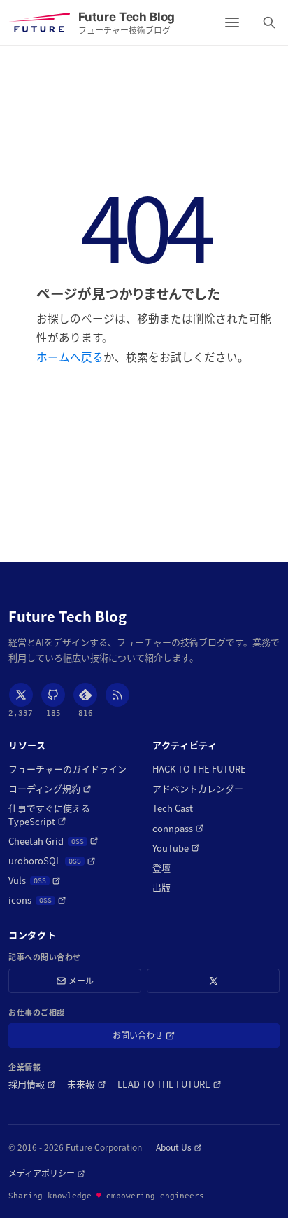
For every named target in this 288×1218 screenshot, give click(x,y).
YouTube (176, 848)
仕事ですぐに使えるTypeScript (63, 814)
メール (81, 980)
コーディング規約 (50, 788)
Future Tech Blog (67, 616)
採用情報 (32, 1084)
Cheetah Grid (53, 841)
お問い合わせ (158, 1037)
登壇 (161, 867)
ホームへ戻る (69, 356)
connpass (178, 828)
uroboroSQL (52, 860)
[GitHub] (53, 695)
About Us (179, 1147)
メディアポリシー (46, 1173)
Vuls (34, 880)
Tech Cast (172, 808)
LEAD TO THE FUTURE (169, 1084)
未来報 (86, 1084)
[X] (21, 695)
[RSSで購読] (117, 695)
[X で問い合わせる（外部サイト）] (213, 981)
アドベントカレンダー (197, 788)
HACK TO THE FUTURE (199, 769)
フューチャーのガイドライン (67, 769)
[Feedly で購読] (85, 695)
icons (37, 900)
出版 (161, 887)
